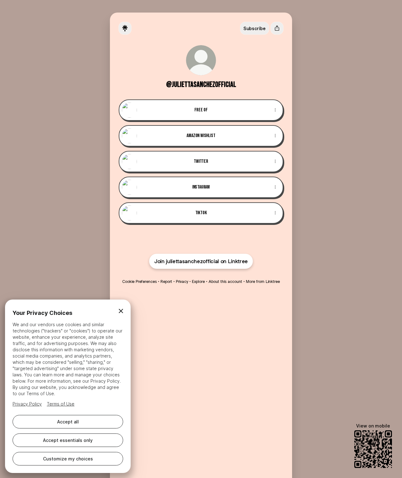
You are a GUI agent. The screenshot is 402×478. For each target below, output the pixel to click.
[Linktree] (125, 28)
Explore (198, 281)
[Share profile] (277, 28)
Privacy (182, 281)
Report (166, 281)
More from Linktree (263, 281)
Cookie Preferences (139, 281)
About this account (225, 281)
